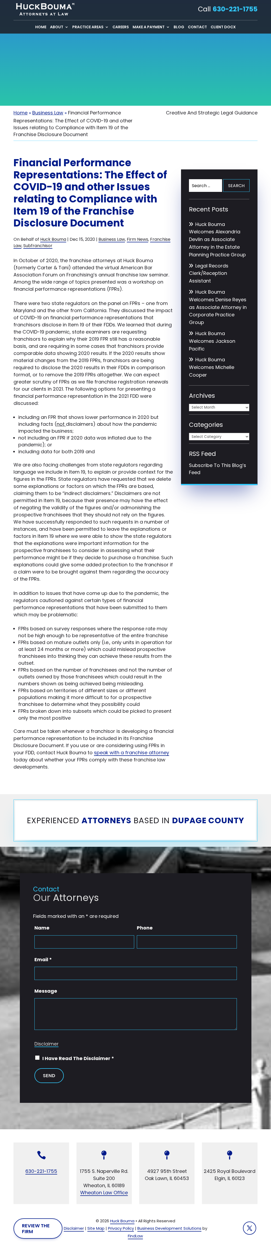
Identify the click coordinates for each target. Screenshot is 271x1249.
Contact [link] (197, 27)
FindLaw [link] (135, 1236)
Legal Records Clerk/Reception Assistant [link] (208, 273)
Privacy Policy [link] (121, 1228)
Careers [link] (120, 27)
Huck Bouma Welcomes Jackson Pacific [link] (212, 341)
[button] (249, 1228)
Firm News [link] (137, 239)
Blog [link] (179, 27)
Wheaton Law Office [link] (104, 1192)
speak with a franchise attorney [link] (131, 752)
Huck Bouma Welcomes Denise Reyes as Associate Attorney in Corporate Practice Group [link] (218, 307)
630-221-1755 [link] (235, 9)
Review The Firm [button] (36, 1228)
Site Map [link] (96, 1228)
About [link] (56, 27)
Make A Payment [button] (149, 27)
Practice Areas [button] (87, 27)
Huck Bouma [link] (53, 239)
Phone (145, 927)
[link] (43, 9)
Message (45, 991)
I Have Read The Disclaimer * (78, 1058)
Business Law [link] (111, 239)
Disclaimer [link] (74, 1228)
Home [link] (40, 27)
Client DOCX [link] (223, 27)
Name (41, 927)
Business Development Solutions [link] (169, 1228)
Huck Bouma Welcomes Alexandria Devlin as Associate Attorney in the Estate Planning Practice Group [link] (217, 239)
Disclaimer (46, 1044)
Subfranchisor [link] (37, 246)
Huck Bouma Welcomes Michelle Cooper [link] (211, 367)
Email (43, 959)
